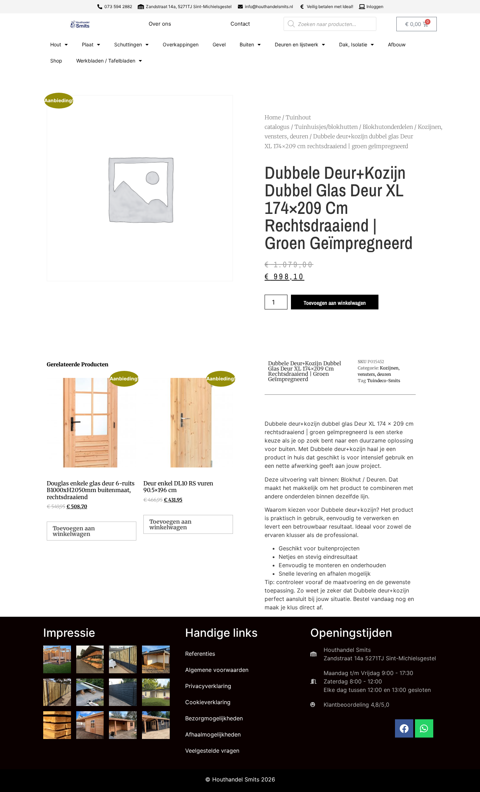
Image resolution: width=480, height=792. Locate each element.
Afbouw (397, 44)
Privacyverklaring (208, 685)
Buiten (247, 44)
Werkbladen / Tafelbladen (105, 61)
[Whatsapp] (424, 728)
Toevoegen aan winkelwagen (335, 303)
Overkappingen (181, 44)
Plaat (87, 44)
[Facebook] (404, 728)
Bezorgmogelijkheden (214, 718)
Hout (55, 44)
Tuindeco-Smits (383, 380)
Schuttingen (128, 44)
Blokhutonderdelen (388, 126)
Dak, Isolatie (353, 44)
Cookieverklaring (208, 702)
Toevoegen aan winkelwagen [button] (74, 531)
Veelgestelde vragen (212, 750)
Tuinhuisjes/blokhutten (326, 126)
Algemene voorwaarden (216, 669)
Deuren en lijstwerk (296, 44)
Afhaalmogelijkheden (213, 734)
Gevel (219, 44)
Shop (56, 61)
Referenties (200, 653)
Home (273, 117)
